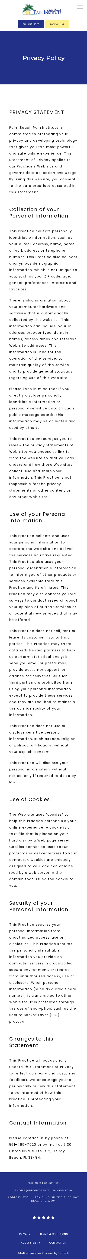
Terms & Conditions (54, 1234)
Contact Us (57, 1242)
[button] (80, 7)
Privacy (25, 1234)
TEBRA (63, 1253)
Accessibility (30, 1242)
